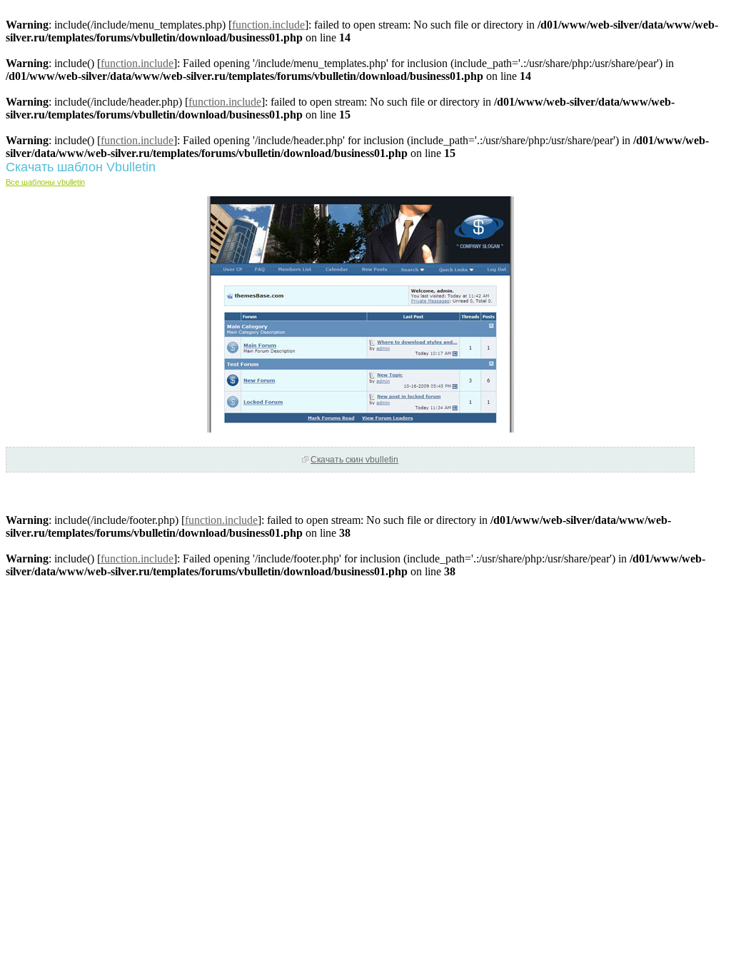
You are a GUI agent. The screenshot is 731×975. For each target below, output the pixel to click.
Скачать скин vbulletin (354, 460)
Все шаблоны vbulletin (45, 182)
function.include (268, 25)
